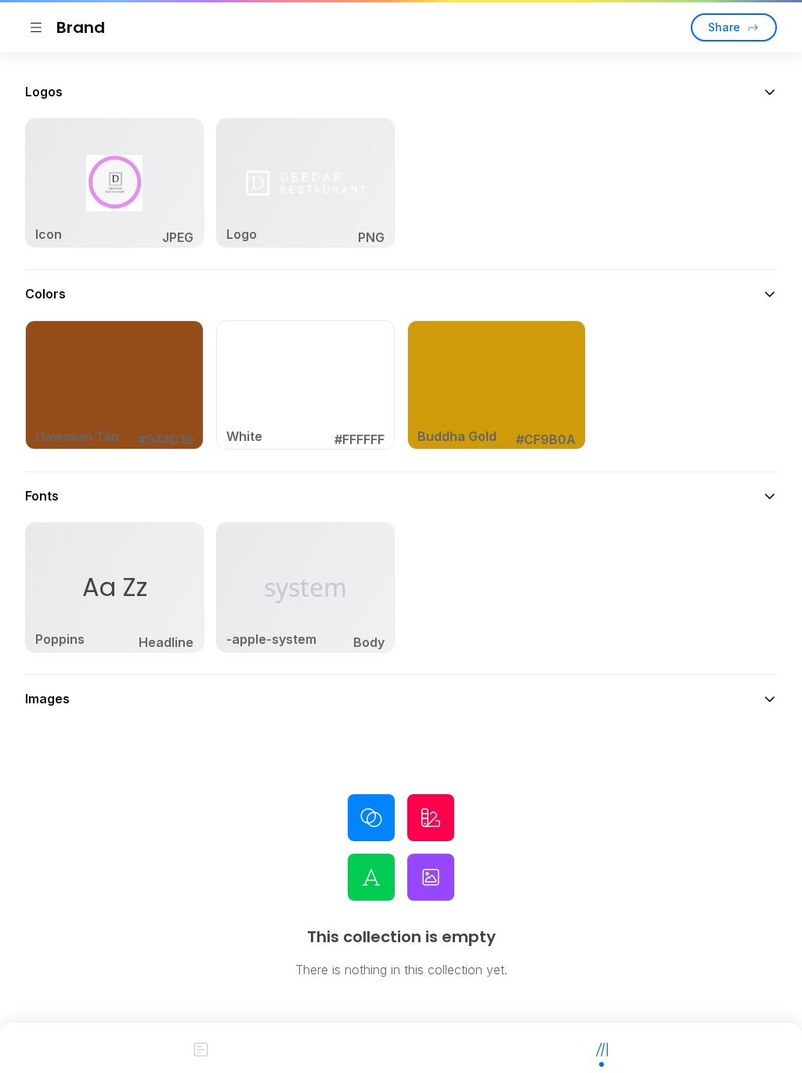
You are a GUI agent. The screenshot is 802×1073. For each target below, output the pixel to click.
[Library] (601, 1048)
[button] (401, 92)
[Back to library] (36, 27)
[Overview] (200, 1048)
